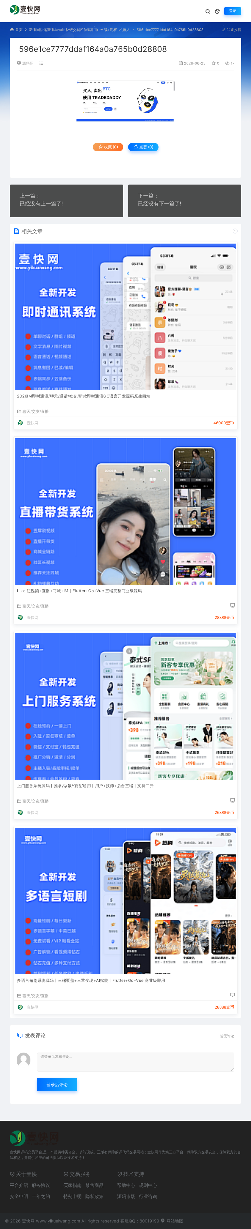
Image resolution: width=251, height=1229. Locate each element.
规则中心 (148, 1185)
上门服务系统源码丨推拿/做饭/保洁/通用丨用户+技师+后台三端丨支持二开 (85, 785)
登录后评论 (57, 1084)
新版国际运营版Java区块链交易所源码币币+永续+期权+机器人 (79, 30)
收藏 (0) (110, 146)
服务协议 (41, 1185)
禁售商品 (94, 1185)
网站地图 (174, 1220)
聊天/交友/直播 (36, 411)
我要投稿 (233, 30)
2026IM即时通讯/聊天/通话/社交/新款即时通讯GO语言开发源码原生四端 (83, 396)
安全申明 (19, 1196)
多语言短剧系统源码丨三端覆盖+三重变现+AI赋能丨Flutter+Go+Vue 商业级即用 (91, 980)
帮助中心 (126, 1185)
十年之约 (41, 1196)
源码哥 (27, 63)
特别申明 (72, 1196)
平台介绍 (19, 1185)
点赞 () (145, 146)
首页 (19, 30)
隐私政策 (94, 1196)
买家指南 (72, 1185)
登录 (232, 11)
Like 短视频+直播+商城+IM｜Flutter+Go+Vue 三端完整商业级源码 (79, 590)
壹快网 (33, 422)
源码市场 (126, 1196)
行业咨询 (148, 1196)
